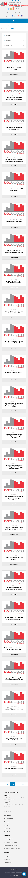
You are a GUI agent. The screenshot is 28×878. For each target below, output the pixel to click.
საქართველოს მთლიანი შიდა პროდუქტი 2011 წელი (14, 739)
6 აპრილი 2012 (14, 525)
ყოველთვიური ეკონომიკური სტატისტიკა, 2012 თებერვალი (14, 588)
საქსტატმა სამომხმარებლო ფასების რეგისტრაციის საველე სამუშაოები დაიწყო (14, 466)
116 (18, 784)
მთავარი (2, 25)
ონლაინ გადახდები (8, 839)
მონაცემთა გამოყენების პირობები (12, 848)
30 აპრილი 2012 (14, 309)
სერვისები (7, 836)
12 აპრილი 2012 (14, 463)
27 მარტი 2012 (14, 646)
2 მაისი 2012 (14, 218)
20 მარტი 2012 (14, 706)
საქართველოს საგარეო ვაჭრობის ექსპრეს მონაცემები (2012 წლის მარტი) (14, 404)
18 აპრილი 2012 (14, 401)
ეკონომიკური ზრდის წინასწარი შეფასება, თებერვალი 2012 (14, 618)
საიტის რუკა (14, 12)
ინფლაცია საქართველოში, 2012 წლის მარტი (14, 558)
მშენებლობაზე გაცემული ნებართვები (14, 68)
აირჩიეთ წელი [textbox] (8, 35)
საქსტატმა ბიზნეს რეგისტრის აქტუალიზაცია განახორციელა (14, 220)
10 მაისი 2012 (14, 95)
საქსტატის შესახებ (8, 818)
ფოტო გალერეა (7, 859)
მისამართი (7, 795)
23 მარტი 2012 (14, 676)
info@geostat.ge (7, 811)
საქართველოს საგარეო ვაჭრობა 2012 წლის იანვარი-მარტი (14, 342)
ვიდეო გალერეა (7, 862)
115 (13, 784)
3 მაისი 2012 (14, 187)
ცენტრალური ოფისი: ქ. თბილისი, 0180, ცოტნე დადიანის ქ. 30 (14, 798)
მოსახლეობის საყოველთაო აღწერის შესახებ (14, 128)
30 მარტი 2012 (14, 585)
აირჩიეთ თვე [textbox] (8, 40)
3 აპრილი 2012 (14, 555)
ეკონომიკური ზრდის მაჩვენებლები (14, 768)
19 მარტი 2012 (14, 766)
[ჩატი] (24, 874)
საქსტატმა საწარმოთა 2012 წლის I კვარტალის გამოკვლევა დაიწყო (14, 528)
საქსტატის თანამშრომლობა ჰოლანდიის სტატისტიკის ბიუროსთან (14, 435)
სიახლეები (8, 25)
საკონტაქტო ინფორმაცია (11, 793)
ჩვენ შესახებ (8, 12)
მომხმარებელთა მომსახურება (11, 845)
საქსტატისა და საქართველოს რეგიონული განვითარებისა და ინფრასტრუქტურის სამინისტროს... (14, 159)
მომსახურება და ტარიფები (10, 842)
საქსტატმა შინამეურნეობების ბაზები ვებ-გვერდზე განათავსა (14, 251)
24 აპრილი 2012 (14, 339)
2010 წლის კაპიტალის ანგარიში (14, 372)
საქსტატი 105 (7, 831)
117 (23, 784)
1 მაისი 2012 (14, 249)
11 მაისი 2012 (14, 65)
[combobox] (14, 35)
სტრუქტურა (6, 825)
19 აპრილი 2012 (14, 370)
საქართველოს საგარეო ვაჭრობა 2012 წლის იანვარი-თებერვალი (14, 678)
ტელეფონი (7, 802)
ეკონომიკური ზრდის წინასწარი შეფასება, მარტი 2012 (14, 311)
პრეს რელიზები (7, 856)
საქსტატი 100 (7, 828)
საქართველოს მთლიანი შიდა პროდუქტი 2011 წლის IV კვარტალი (14, 708)
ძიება (9, 16)
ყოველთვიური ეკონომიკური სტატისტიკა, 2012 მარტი (14, 281)
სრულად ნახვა (14, 74)
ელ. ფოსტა (7, 809)
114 (7, 784)
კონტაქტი (20, 12)
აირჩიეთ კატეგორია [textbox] (8, 45)
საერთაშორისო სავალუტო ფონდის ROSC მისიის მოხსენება (14, 648)
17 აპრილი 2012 (14, 432)
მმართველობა (7, 821)
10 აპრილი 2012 (14, 494)
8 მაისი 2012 (14, 156)
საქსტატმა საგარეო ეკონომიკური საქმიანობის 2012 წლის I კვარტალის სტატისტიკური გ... (14, 498)
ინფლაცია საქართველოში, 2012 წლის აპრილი (14, 189)
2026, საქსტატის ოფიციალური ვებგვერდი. (14, 872)
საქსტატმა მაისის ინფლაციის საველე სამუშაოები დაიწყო (14, 98)
